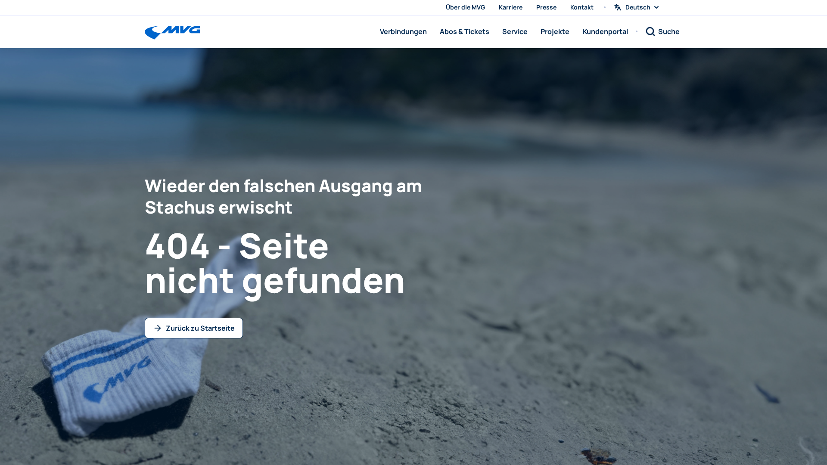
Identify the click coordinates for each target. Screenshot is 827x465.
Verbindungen (403, 31)
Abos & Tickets (464, 31)
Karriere (510, 7)
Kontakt (582, 7)
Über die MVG (465, 7)
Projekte (555, 31)
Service (515, 31)
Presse (546, 7)
